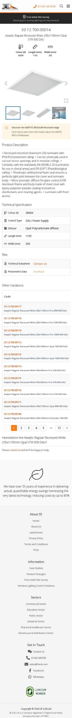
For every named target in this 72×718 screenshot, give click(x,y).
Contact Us (40, 263)
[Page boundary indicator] (51, 428)
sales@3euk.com (39, 664)
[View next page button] (67, 428)
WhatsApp (38, 676)
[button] (36, 83)
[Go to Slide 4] (59, 113)
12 (59, 428)
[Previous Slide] (6, 83)
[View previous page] (6, 428)
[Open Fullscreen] (66, 100)
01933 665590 (38, 658)
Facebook (38, 670)
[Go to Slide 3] (43, 113)
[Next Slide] (66, 83)
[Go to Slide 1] (13, 113)
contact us (15, 450)
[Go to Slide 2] (28, 113)
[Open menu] (68, 6)
